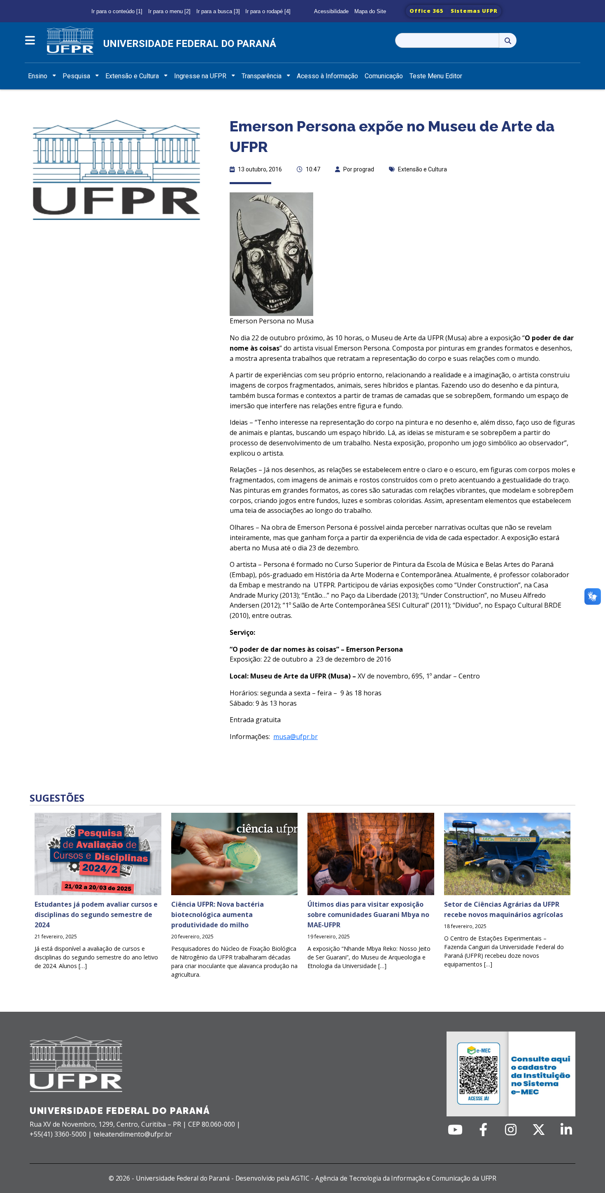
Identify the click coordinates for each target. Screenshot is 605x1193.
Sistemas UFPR (474, 10)
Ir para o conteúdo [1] (116, 11)
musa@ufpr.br (295, 736)
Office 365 (427, 10)
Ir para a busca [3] (218, 11)
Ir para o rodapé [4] (268, 11)
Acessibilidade (331, 11)
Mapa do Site (370, 11)
